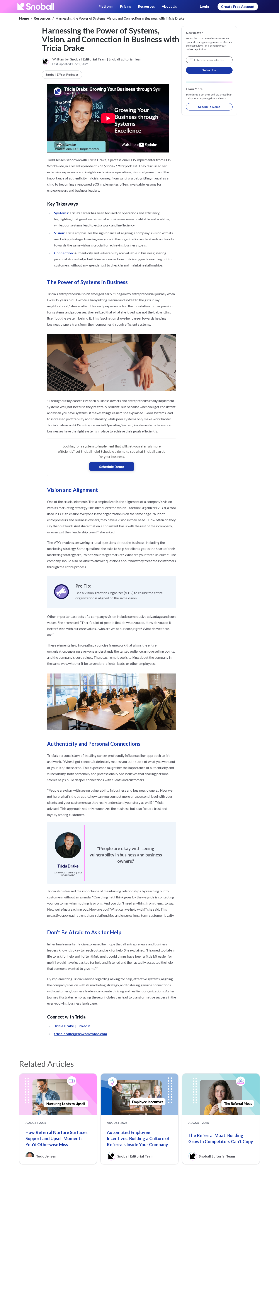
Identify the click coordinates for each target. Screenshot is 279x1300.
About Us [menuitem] (169, 6)
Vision (59, 233)
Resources (42, 18)
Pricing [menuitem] (125, 6)
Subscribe (209, 70)
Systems (61, 213)
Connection (63, 253)
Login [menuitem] (204, 6)
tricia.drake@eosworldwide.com (80, 1034)
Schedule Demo (111, 466)
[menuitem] (106, 6)
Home (24, 18)
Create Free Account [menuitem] (238, 6)
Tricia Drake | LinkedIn (72, 1026)
